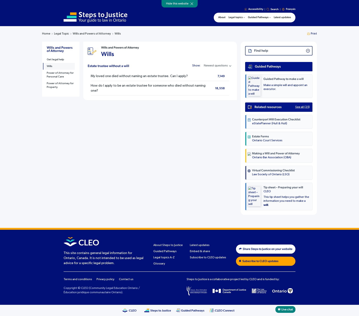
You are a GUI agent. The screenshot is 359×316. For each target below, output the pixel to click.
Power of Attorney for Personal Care (60, 74)
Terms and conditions (78, 279)
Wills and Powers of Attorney (92, 33)
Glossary (159, 263)
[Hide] (192, 3)
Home (46, 33)
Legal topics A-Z (164, 257)
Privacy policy (105, 279)
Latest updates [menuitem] (282, 17)
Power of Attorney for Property (60, 85)
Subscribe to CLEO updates (208, 257)
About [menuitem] (221, 17)
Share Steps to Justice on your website (267, 248)
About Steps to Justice (168, 245)
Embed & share (200, 251)
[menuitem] (236, 17)
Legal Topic (61, 33)
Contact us (126, 279)
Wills (49, 66)
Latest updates (199, 245)
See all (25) (302, 107)
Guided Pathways (165, 251)
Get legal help (55, 59)
